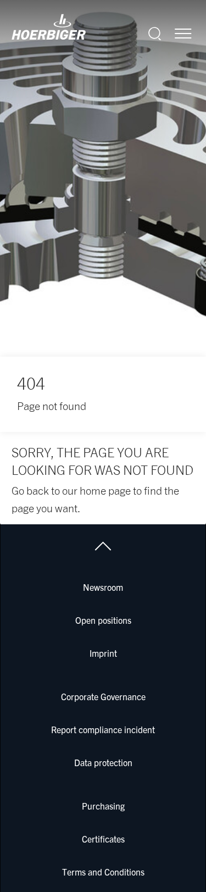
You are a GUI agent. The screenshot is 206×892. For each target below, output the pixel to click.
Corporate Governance (103, 696)
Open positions (103, 619)
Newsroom (103, 586)
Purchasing (103, 805)
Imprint (103, 652)
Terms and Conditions (103, 871)
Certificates (103, 838)
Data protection (103, 762)
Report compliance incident (103, 729)
